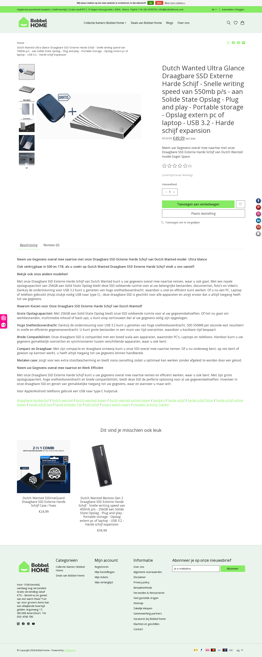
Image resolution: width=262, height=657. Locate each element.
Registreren (102, 566)
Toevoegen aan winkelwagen (198, 204)
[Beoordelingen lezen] (175, 166)
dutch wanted (62, 400)
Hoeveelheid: (169, 184)
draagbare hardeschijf (33, 400)
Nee (159, 3)
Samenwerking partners (147, 613)
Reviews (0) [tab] (51, 245)
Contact (138, 629)
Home (20, 43)
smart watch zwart (116, 404)
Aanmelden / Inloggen (233, 9)
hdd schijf (92, 404)
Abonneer (232, 568)
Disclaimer (139, 577)
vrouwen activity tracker (151, 404)
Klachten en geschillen (146, 624)
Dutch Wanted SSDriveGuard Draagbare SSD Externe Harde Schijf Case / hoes (43, 502)
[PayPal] (201, 650)
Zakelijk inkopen (142, 608)
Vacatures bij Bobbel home (149, 618)
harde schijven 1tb (68, 404)
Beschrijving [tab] (29, 245)
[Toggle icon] (228, 23)
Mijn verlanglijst (104, 582)
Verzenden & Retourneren (149, 592)
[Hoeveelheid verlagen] (165, 192)
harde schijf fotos (200, 400)
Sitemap (138, 603)
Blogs (169, 23)
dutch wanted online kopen (129, 400)
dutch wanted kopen (91, 400)
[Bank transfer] (231, 650)
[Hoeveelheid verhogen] (173, 192)
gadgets (159, 400)
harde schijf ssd (40, 404)
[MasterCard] (213, 650)
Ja (150, 3)
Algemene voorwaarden (147, 572)
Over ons (183, 23)
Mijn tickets (101, 577)
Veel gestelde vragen (145, 598)
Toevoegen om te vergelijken (182, 222)
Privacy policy (141, 582)
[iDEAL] (196, 650)
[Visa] (219, 650)
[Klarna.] (207, 650)
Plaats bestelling (203, 213)
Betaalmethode (142, 587)
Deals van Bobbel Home (146, 23)
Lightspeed (69, 650)
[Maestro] (225, 650)
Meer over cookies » (175, 3)
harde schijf (176, 400)
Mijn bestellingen (105, 572)
